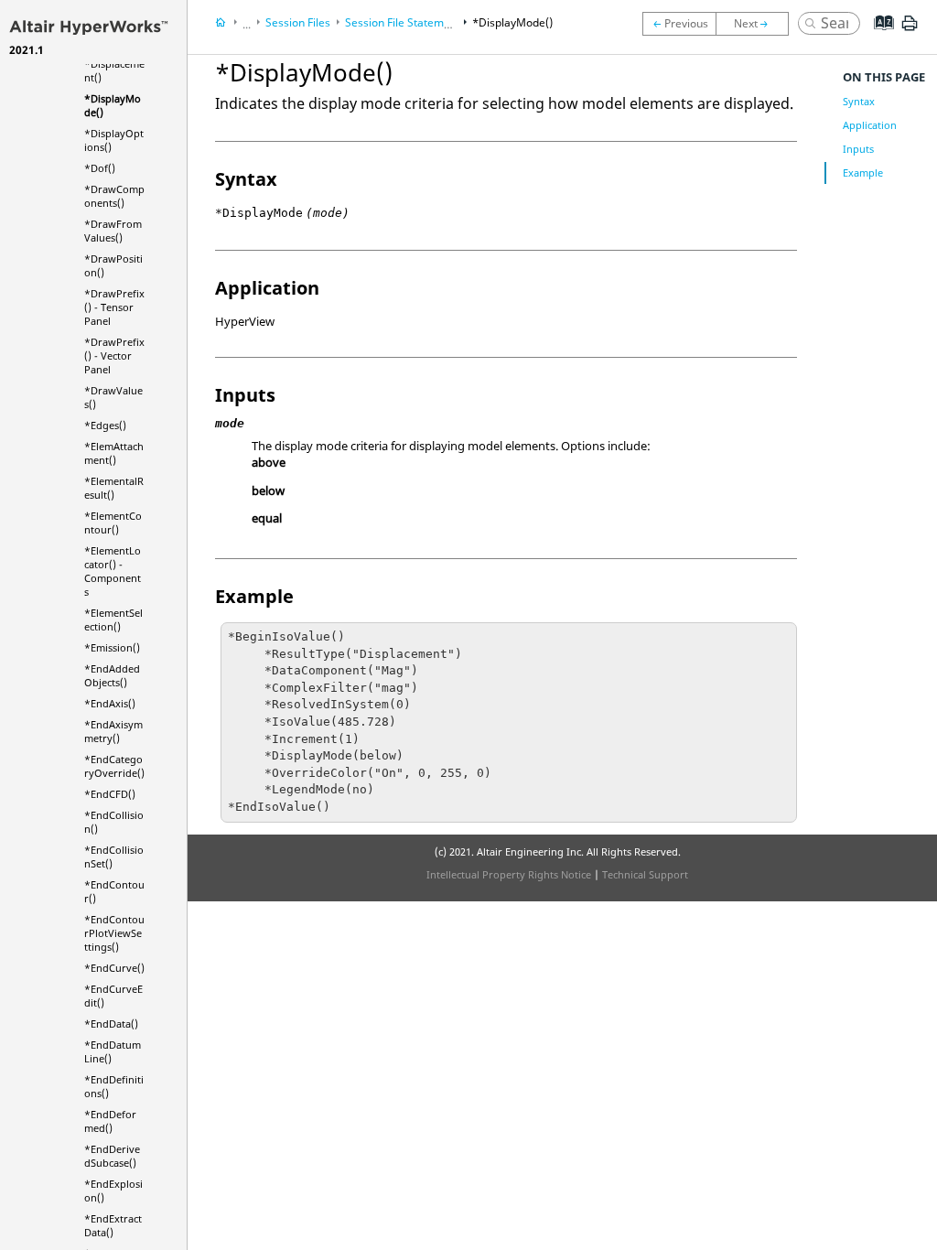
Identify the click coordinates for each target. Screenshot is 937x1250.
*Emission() (112, 647)
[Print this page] (909, 30)
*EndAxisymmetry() (113, 731)
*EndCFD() (109, 794)
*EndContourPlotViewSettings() (114, 933)
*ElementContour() (113, 522)
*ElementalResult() (114, 487)
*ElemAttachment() (114, 453)
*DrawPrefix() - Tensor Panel (114, 307)
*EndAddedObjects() (112, 675)
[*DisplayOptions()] (757, 24)
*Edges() (105, 425)
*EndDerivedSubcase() (112, 1155)
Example (863, 172)
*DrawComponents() (114, 196)
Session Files (297, 22)
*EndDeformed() (110, 1121)
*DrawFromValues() (113, 230)
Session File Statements (405, 22)
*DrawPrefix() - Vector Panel (114, 355)
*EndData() (111, 1023)
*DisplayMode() (512, 22)
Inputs (858, 149)
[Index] (878, 36)
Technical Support (645, 874)
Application (870, 125)
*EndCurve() (114, 968)
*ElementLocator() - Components (112, 571)
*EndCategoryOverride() (114, 766)
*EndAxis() (109, 703)
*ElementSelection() (113, 619)
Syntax (859, 101)
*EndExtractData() (113, 1225)
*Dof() (99, 168)
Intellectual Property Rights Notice (508, 874)
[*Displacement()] (679, 24)
